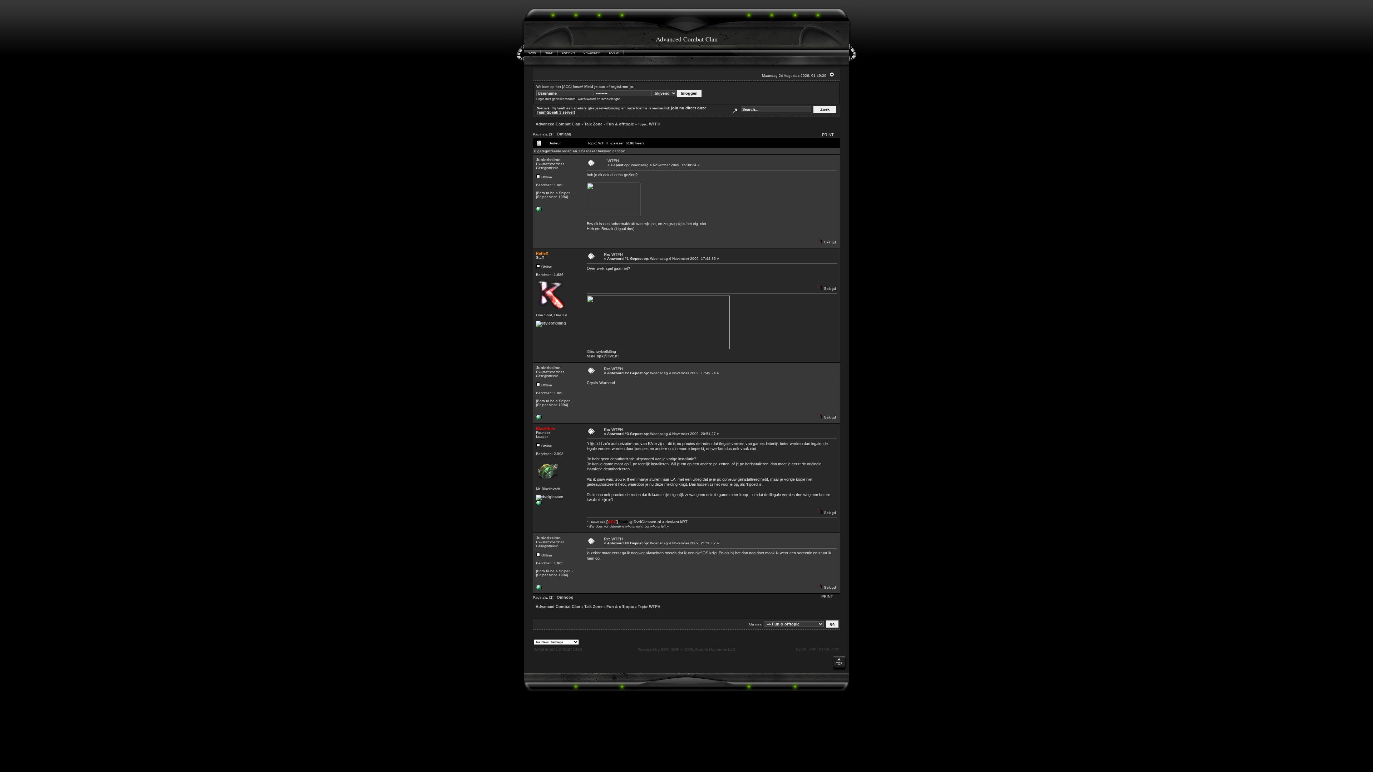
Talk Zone (593, 124)
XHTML (824, 649)
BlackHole (545, 428)
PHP (812, 649)
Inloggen (614, 53)
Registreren (636, 53)
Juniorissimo (548, 160)
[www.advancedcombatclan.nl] (539, 211)
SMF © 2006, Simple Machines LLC (703, 649)
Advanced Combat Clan (558, 124)
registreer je (622, 86)
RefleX (542, 253)
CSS (835, 649)
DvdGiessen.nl (647, 522)
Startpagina (532, 53)
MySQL (801, 649)
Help (549, 53)
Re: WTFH (613, 254)
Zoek (568, 53)
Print (828, 135)
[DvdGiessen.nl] (539, 505)
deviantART (676, 522)
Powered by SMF (653, 649)
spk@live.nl (608, 356)
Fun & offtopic (620, 124)
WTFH (654, 124)
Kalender (592, 53)
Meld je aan (594, 86)
